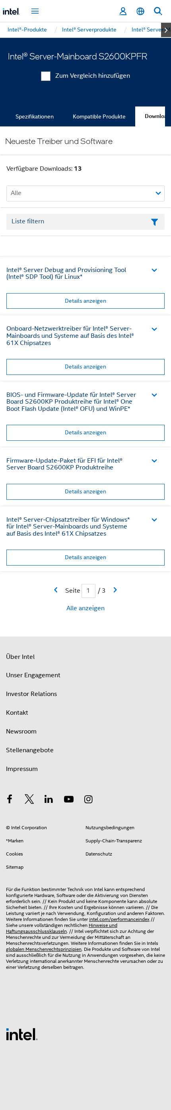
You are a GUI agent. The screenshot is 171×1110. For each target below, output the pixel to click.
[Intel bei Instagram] (88, 800)
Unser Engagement (33, 675)
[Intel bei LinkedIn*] (49, 800)
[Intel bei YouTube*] (69, 800)
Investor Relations (31, 694)
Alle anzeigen (85, 608)
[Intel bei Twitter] (29, 800)
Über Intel (20, 657)
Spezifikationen (35, 116)
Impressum (22, 769)
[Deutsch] (140, 11)
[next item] (166, 30)
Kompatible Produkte (99, 116)
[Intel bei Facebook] (9, 800)
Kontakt (17, 713)
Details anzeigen (85, 300)
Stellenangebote (30, 750)
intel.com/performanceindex (119, 919)
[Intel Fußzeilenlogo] (22, 1034)
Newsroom (21, 731)
